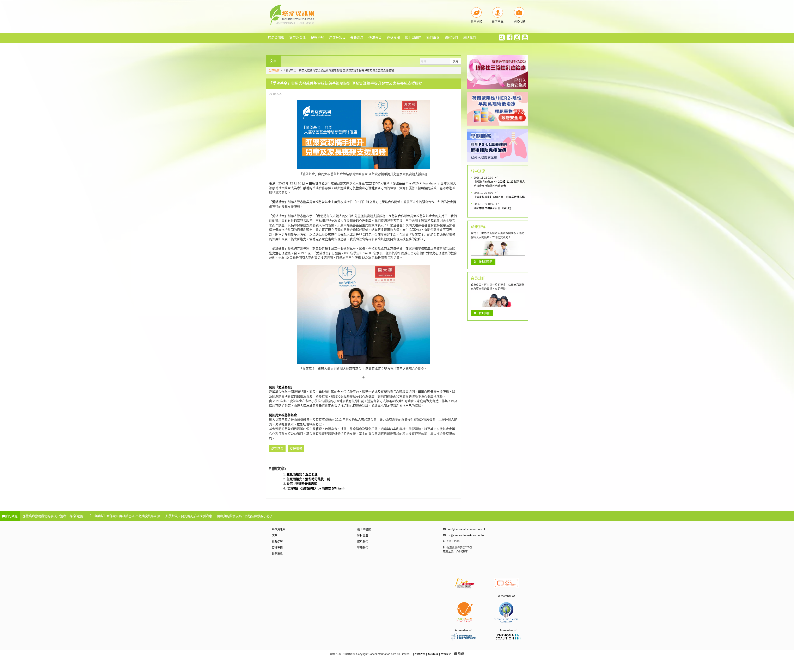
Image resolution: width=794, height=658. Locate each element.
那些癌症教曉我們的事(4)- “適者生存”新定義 (53, 516)
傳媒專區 (375, 37)
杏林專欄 (393, 37)
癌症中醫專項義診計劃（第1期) (492, 208)
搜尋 (455, 61)
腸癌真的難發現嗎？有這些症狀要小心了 (245, 516)
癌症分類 (335, 37)
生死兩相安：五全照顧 (302, 474)
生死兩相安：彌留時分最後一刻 (308, 479)
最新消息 (357, 37)
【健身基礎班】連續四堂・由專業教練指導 (499, 196)
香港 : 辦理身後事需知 (302, 483)
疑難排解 (317, 37)
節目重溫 (433, 37)
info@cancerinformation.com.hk (467, 529)
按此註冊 (484, 313)
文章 (274, 535)
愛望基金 (277, 448)
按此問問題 (485, 261)
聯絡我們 (469, 37)
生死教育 (274, 70)
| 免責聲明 (445, 654)
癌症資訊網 (276, 37)
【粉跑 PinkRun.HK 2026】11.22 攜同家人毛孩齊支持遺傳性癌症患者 (499, 183)
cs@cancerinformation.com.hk (466, 535)
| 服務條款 (432, 654)
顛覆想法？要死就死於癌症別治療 (188, 516)
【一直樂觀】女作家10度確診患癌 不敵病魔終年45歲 (124, 516)
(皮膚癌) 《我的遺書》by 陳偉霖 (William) (315, 488)
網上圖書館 (413, 37)
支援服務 (296, 448)
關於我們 (451, 37)
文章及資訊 (297, 37)
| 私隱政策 (419, 654)
